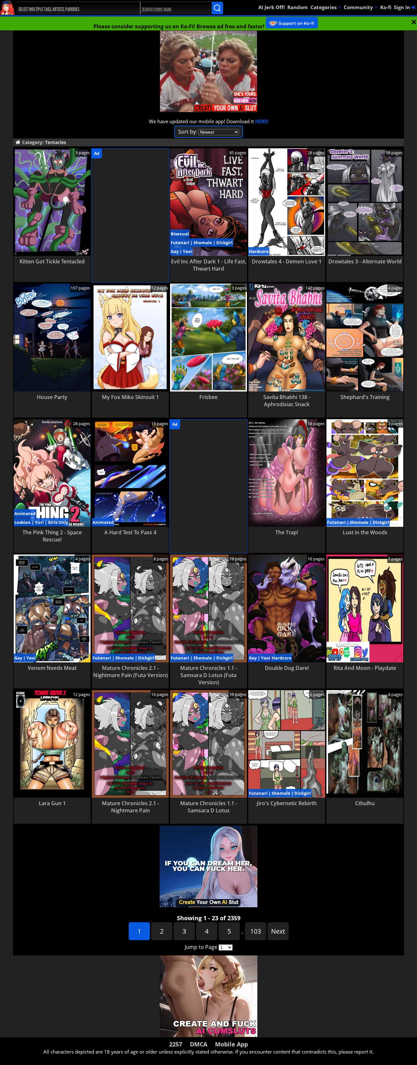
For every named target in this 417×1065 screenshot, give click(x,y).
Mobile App (231, 1044)
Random (297, 7)
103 (255, 931)
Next (278, 931)
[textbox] (74, 8)
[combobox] (72, 8)
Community (359, 7)
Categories (324, 7)
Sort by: (187, 131)
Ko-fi (385, 7)
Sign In (402, 7)
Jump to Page (201, 947)
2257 (175, 1044)
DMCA (198, 1044)
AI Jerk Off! (271, 7)
